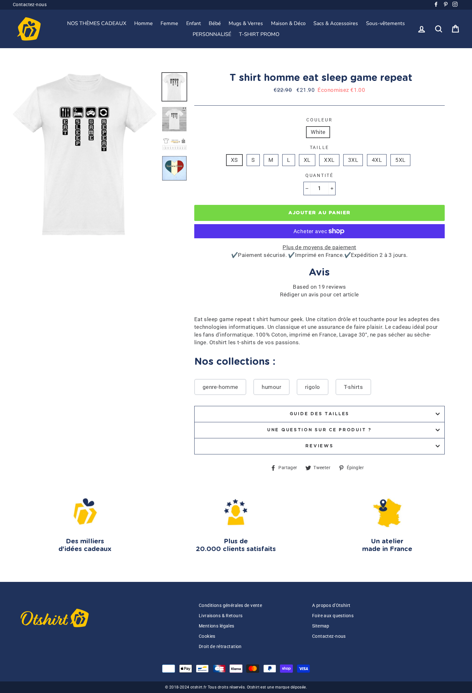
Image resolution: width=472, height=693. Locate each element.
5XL (400, 160)
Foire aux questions (333, 615)
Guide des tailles (319, 414)
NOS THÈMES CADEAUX (96, 23)
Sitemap (320, 626)
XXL (329, 160)
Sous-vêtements (385, 23)
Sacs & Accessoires (335, 23)
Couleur (319, 119)
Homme (143, 23)
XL (307, 160)
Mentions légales (216, 626)
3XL (353, 160)
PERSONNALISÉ (212, 34)
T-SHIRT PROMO (259, 34)
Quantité (319, 175)
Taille (319, 147)
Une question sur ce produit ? (319, 430)
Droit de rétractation (220, 646)
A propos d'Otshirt (331, 605)
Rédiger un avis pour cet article (319, 294)
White (318, 132)
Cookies (207, 636)
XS (234, 160)
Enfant (193, 23)
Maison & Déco (288, 23)
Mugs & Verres (246, 23)
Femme (169, 23)
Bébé (215, 23)
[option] (85, 154)
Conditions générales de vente (230, 605)
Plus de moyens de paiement (319, 247)
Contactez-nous (30, 4)
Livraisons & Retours (221, 615)
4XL (377, 160)
